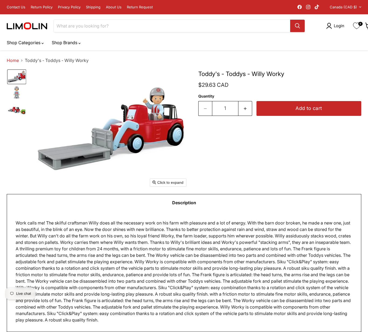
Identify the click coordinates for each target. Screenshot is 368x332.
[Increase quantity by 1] (245, 108)
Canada (343, 7)
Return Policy (42, 7)
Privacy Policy (69, 7)
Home (13, 60)
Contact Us (16, 7)
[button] (336, 26)
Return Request (140, 7)
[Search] (297, 26)
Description (184, 202)
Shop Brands (65, 42)
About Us (113, 7)
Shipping (93, 7)
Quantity (206, 96)
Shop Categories (24, 42)
